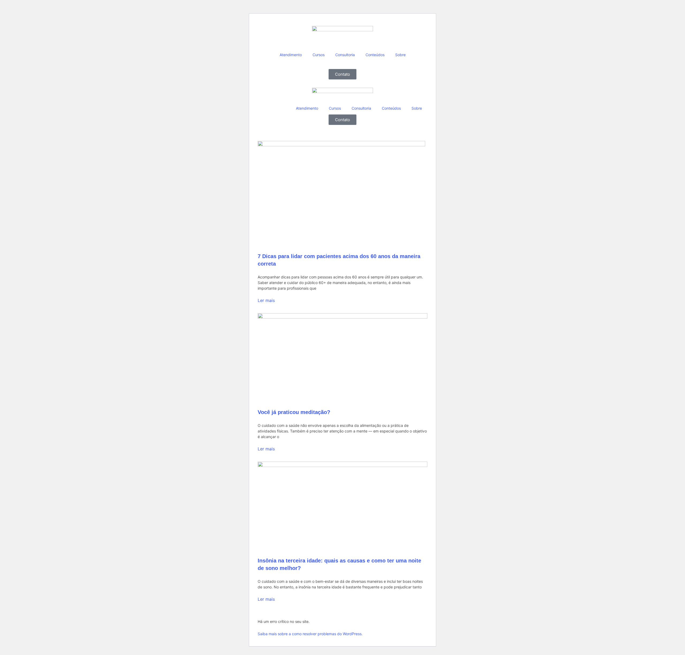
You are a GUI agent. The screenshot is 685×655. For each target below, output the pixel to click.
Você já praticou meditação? (294, 412)
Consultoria (345, 54)
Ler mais (266, 300)
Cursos (319, 54)
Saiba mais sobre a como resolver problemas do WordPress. (310, 633)
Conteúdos (375, 54)
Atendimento (291, 54)
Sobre (400, 54)
